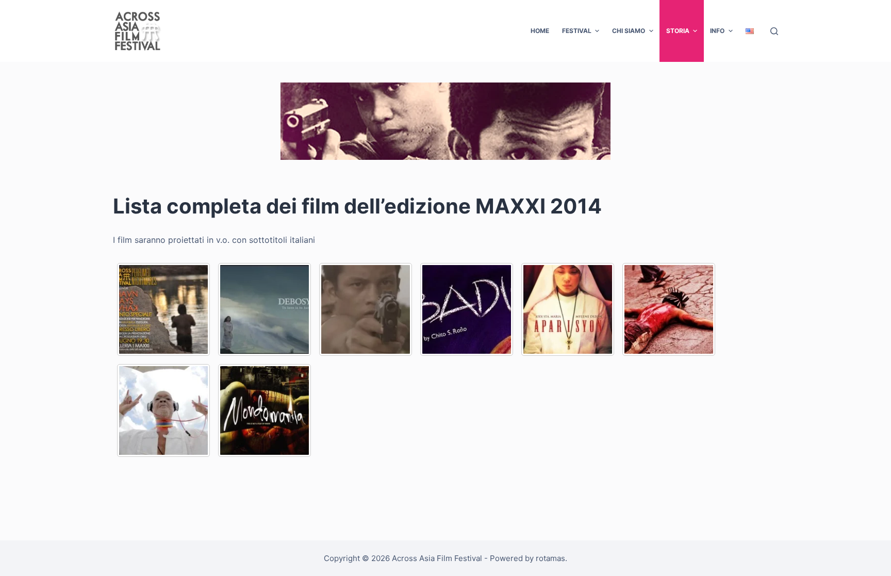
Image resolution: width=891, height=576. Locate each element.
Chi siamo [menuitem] (628, 31)
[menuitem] (749, 31)
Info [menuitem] (717, 31)
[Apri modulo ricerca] (774, 31)
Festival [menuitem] (576, 31)
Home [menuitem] (540, 31)
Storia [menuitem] (677, 31)
